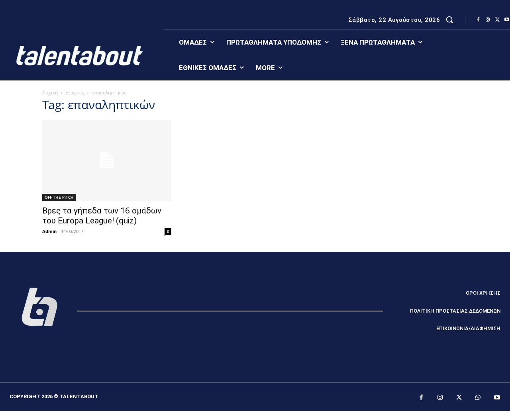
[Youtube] (497, 397)
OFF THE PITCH (59, 197)
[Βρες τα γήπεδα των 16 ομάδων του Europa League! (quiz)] (106, 160)
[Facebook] (478, 20)
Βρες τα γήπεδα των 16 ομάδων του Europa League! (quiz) (101, 215)
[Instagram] (487, 20)
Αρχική (50, 92)
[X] (497, 20)
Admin (49, 231)
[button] (449, 19)
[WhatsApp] (478, 397)
